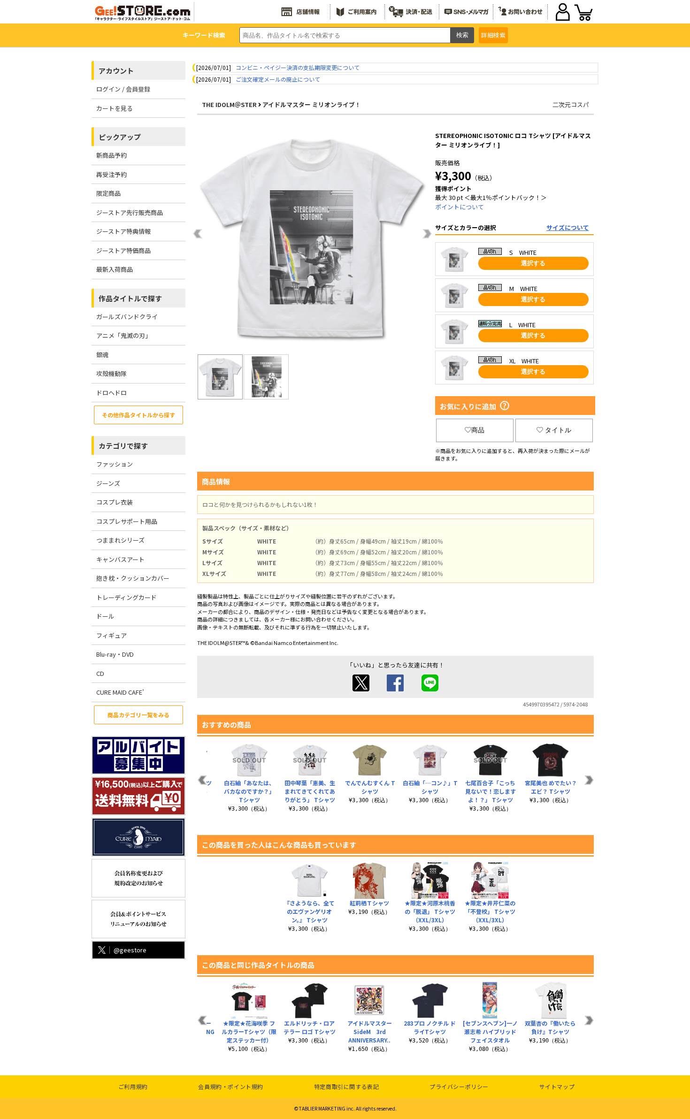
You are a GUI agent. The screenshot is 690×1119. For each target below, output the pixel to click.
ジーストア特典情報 (123, 231)
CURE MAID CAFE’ (120, 692)
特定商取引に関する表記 (346, 1086)
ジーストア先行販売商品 (129, 212)
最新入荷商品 (114, 269)
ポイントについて (459, 206)
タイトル (558, 430)
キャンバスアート (120, 559)
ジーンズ (108, 483)
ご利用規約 (133, 1086)
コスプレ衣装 (114, 502)
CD (100, 673)
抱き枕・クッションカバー (132, 578)
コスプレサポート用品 (126, 521)
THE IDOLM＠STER (229, 104)
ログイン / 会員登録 (123, 88)
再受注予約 (111, 174)
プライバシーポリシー (459, 1086)
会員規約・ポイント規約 (230, 1086)
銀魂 (102, 354)
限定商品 (108, 193)
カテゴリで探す (123, 446)
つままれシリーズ (120, 540)
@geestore (130, 949)
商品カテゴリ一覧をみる (138, 715)
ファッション (114, 464)
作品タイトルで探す (130, 298)
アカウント (116, 71)
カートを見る (114, 108)
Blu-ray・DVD (115, 654)
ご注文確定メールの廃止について (278, 79)
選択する (533, 263)
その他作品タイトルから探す (138, 415)
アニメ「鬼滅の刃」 (123, 335)
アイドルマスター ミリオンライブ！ (311, 104)
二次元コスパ (570, 104)
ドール (105, 616)
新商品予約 (111, 155)
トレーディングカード (126, 597)
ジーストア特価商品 (123, 250)
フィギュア (111, 635)
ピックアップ (120, 137)
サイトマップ (557, 1086)
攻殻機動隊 (111, 373)
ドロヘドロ (111, 392)
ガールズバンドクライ (127, 316)
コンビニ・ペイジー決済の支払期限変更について (298, 67)
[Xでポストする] (361, 688)
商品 (477, 430)
